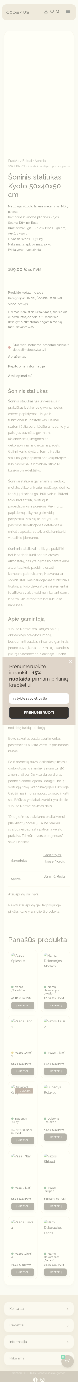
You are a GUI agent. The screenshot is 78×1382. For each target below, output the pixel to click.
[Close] (71, 662)
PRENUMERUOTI (39, 712)
